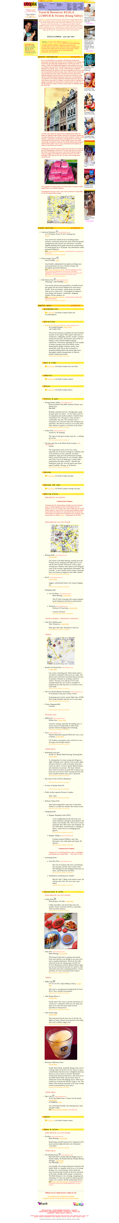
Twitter (26, 17)
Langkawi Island (48, 1198)
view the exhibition (90, 220)
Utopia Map (67, 327)
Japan (75, 5)
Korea (81, 5)
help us (44, 19)
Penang (57, 1198)
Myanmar (69, 7)
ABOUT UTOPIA (60, 1213)
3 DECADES (33, 9)
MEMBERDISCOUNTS (60, 4)
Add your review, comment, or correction (55, 254)
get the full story (89, 23)
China (68, 4)
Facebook (31, 15)
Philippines (80, 7)
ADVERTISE (50, 1213)
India (81, 4)
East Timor (75, 4)
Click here (51, 313)
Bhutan (75, 3)
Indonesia (69, 5)
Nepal (75, 7)
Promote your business (53, 9)
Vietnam (75, 9)
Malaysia (75, 6)
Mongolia (81, 6)
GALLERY (59, 5)
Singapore (69, 8)
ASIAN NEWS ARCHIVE (55, 1211)
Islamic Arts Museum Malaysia (55, 325)
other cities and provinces (70, 1198)
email (57, 260)
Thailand (69, 9)
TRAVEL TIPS (42, 7)
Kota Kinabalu (62, 1196)
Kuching (71, 1196)
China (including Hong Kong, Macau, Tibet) (54, 1215)
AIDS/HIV (41, 4)
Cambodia (80, 3)
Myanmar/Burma (47, 1216)
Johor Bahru (52, 1196)
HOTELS (41, 3)
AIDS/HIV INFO (43, 1211)
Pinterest (34, 17)
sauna (61, 515)
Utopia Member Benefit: (56, 251)
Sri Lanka (75, 8)
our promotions (29, 54)
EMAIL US (52, 3)
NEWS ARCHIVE (42, 5)
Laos (68, 6)
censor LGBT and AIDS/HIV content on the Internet (60, 42)
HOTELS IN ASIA (46, 1210)
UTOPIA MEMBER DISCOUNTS (61, 1210)
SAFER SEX (41, 6)
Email (47, 236)
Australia (69, 3)
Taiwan (81, 8)
